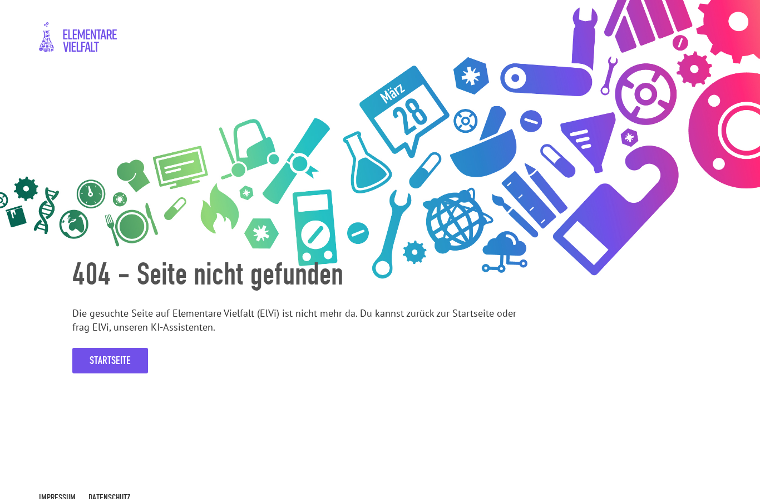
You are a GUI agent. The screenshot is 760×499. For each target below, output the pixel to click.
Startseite (110, 360)
